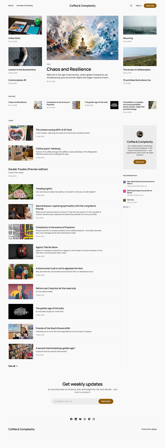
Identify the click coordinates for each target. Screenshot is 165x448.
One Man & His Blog (24, 5)
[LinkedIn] (76, 419)
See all (11, 366)
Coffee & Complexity (82, 5)
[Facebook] (71, 419)
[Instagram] (94, 419)
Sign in (139, 5)
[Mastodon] (89, 419)
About (10, 5)
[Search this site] (131, 5)
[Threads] (85, 419)
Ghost (154, 429)
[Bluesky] (80, 419)
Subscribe (150, 6)
